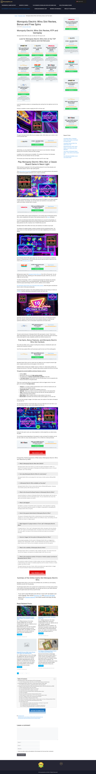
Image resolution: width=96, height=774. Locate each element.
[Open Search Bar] (94, 12)
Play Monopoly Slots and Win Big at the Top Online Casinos (16, 8)
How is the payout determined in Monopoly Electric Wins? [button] (35, 513)
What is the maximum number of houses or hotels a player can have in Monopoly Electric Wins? (38, 699)
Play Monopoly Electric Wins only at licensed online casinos (30, 285)
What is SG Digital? (23, 692)
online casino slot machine (25, 171)
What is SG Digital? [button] (25, 502)
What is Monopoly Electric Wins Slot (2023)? (28, 687)
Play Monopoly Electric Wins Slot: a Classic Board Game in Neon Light (32, 683)
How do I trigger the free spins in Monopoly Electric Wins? (30, 696)
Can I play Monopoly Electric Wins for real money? (29, 688)
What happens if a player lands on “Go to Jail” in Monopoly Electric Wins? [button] (36, 524)
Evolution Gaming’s (30, 597)
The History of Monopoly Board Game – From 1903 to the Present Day (47, 651)
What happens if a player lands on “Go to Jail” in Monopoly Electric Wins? (33, 695)
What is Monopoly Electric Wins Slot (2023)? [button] (31, 463)
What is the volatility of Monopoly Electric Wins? (29, 697)
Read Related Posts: (24, 701)
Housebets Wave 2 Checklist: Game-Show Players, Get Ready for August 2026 (25, 618)
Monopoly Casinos (23, 5)
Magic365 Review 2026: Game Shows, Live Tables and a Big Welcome (26, 653)
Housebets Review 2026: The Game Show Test (47, 618)
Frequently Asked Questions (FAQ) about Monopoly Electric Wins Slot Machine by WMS (36, 686)
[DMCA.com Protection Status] (41, 767)
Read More (20, 634)
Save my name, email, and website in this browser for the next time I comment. (36, 751)
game (48, 217)
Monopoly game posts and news (48, 668)
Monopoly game (26, 260)
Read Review (23, 51)
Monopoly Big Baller (49, 595)
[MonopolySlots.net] (6, 2)
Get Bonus (23, 55)
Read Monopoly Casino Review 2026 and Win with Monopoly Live (30, 716)
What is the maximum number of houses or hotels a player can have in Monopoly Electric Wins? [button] (37, 557)
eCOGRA (19, 291)
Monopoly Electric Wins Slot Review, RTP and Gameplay (29, 680)
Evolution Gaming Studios (65, 5)
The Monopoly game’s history (9, 5)
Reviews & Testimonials (55, 8)
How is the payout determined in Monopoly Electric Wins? (30, 693)
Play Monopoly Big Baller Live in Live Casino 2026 (44, 5)
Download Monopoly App (41, 8)
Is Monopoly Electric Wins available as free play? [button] (33, 483)
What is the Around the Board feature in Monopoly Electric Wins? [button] (37, 492)
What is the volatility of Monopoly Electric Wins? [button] (32, 547)
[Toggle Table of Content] (54, 679)
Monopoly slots (21, 15)
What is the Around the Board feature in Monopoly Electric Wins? (32, 691)
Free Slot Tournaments (70, 8)
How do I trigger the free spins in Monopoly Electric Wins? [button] (35, 537)
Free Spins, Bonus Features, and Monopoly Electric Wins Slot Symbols (32, 684)
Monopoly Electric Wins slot (35, 274)
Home (16, 15)
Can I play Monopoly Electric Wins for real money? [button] (33, 474)
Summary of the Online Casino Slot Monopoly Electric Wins (31, 700)
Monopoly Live (38, 595)
